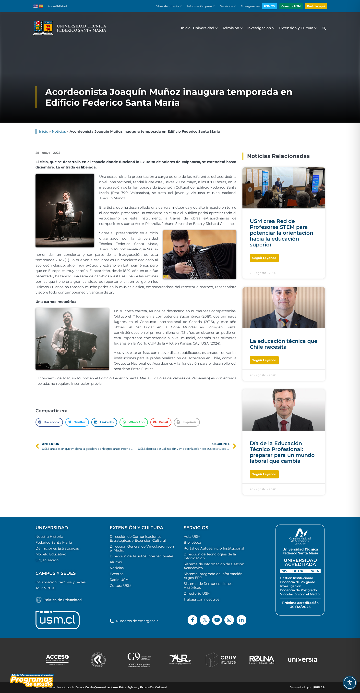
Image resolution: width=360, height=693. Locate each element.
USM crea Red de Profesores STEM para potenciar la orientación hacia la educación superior (281, 233)
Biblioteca (192, 542)
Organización (47, 560)
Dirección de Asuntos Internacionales (142, 556)
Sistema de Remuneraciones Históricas (208, 585)
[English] (35, 6)
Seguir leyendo (264, 258)
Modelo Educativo (51, 554)
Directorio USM (197, 593)
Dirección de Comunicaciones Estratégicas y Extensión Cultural (138, 538)
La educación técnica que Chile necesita (283, 344)
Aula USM (192, 536)
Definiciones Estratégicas (57, 548)
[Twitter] (205, 620)
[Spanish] (41, 6)
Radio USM (119, 580)
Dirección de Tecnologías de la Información (210, 556)
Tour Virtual (46, 588)
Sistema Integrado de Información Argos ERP (213, 576)
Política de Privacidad (63, 600)
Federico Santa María (54, 542)
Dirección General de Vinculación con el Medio (142, 548)
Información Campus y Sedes (61, 582)
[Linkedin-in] (241, 620)
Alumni (116, 562)
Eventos (116, 574)
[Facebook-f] (192, 620)
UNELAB (318, 687)
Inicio (43, 131)
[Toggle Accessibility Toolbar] (349, 682)
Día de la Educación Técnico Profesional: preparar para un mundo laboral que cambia (282, 452)
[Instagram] (229, 620)
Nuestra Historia (49, 536)
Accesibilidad (57, 6)
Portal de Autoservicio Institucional (214, 548)
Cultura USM (120, 585)
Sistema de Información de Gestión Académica (214, 566)
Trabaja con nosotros (201, 599)
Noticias (59, 131)
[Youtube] (217, 620)
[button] (170, 6)
